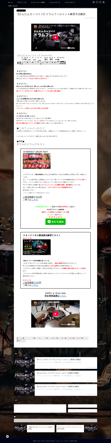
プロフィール (22, 2)
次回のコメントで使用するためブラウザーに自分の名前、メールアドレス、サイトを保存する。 (46, 417)
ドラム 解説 (60, 338)
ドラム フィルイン (28, 338)
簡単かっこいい (21, 340)
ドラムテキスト (70, 2)
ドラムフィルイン (21, 10)
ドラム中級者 (68, 338)
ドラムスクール (54, 2)
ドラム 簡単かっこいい (40, 338)
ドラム (19, 338)
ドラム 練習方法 (51, 338)
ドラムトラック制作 (38, 2)
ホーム (10, 2)
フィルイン (85, 338)
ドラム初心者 (77, 338)
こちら (35, 199)
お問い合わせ (13, 6)
